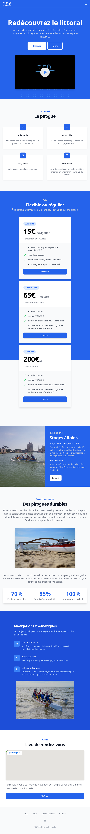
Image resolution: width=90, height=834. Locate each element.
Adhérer (45, 335)
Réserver (36, 45)
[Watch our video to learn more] (45, 72)
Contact (55, 478)
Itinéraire (45, 796)
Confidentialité (48, 813)
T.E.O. (26, 813)
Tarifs (55, 45)
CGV (35, 813)
